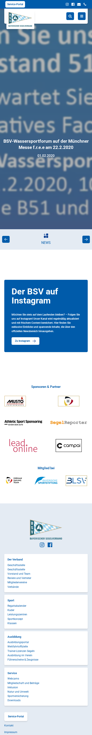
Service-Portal (15, 4)
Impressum (10, 732)
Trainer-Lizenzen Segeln (21, 651)
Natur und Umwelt (18, 691)
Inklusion (12, 687)
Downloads (14, 700)
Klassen (12, 623)
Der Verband (15, 559)
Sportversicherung (17, 696)
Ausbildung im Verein (19, 655)
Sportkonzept (15, 618)
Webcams (13, 678)
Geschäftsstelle (16, 565)
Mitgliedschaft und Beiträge (23, 683)
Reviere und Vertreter (19, 578)
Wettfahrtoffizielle (17, 646)
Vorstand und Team (18, 573)
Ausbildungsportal (18, 642)
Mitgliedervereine (17, 582)
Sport (10, 600)
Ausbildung (14, 636)
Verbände (13, 586)
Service (12, 673)
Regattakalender (16, 605)
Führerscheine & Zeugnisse (22, 659)
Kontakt (8, 725)
